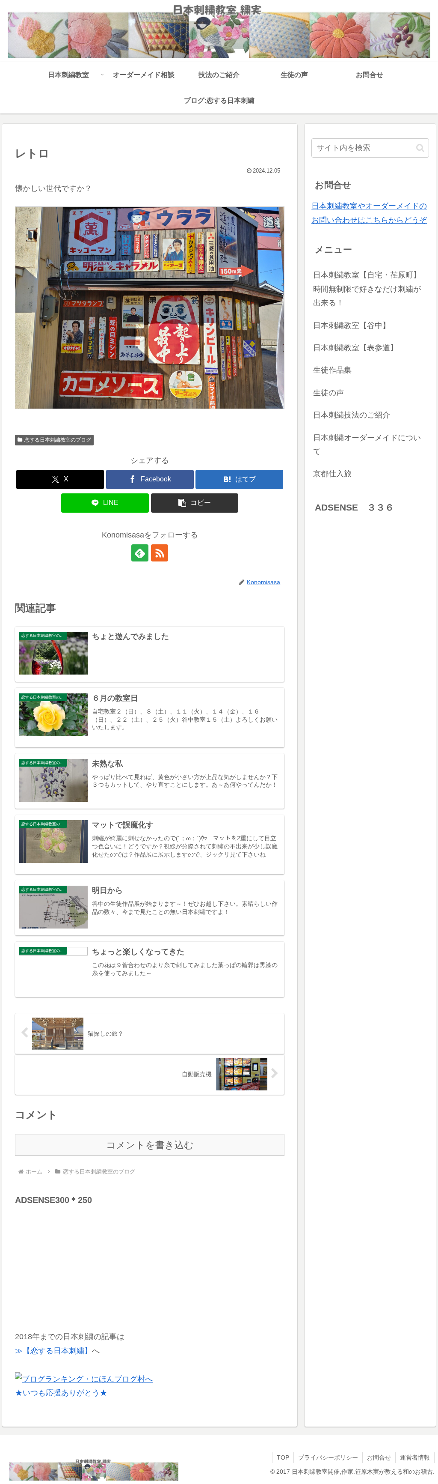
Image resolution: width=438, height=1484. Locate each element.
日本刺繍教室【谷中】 (351, 325)
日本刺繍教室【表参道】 (355, 347)
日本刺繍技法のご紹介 (351, 415)
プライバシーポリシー (328, 1457)
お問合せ (379, 1457)
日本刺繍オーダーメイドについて (367, 444)
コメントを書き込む (150, 1145)
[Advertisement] (79, 1261)
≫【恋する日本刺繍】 (53, 1351)
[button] (195, 503)
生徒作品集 (332, 370)
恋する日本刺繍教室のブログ (57, 440)
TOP (283, 1457)
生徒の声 (328, 392)
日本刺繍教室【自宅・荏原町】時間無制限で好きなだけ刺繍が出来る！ (367, 289)
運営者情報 (415, 1457)
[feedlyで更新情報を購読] (139, 552)
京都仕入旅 (332, 473)
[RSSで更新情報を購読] (159, 552)
